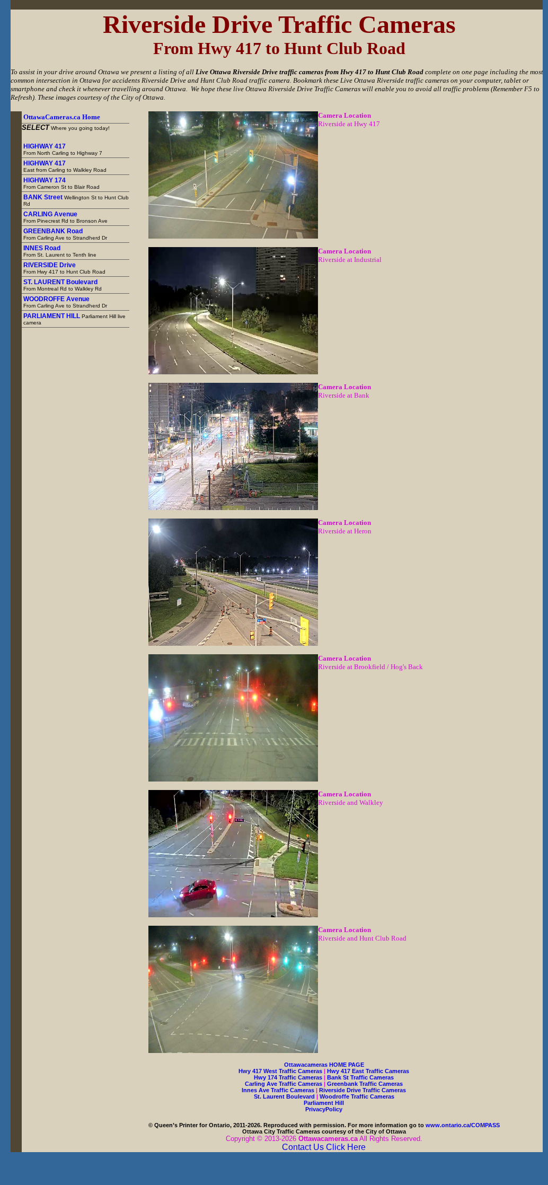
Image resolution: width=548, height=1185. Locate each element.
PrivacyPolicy (323, 1109)
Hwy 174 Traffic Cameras (288, 1077)
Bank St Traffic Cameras (360, 1077)
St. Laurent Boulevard (284, 1096)
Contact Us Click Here (324, 1147)
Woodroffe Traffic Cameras (357, 1096)
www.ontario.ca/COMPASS (463, 1125)
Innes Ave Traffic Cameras (278, 1090)
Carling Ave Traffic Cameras (283, 1084)
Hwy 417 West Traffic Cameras (280, 1071)
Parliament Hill (324, 1103)
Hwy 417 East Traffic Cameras (368, 1071)
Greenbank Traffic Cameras (365, 1084)
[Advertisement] (85, 487)
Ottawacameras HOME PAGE (324, 1064)
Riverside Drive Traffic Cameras (362, 1090)
